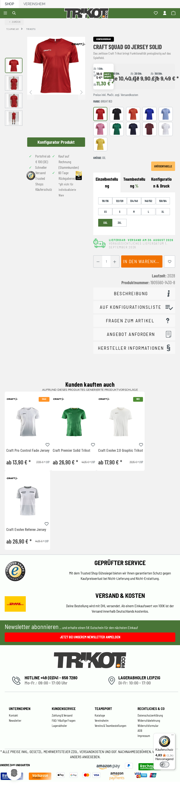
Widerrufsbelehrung (149, 720)
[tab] (161, 183)
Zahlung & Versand (62, 715)
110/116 (105, 200)
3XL (119, 222)
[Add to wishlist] (47, 444)
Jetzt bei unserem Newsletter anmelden (90, 637)
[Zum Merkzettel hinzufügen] (169, 261)
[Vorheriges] (30, 91)
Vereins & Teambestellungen (110, 725)
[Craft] (78, 44)
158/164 (163, 200)
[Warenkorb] (174, 13)
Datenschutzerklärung (150, 715)
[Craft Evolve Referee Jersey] (27, 500)
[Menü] (6, 13)
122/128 (119, 200)
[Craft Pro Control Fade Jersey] (27, 421)
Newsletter (15, 720)
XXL (105, 222)
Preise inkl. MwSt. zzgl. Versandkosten (115, 95)
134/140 (134, 200)
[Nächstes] (81, 91)
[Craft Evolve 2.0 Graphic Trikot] (120, 421)
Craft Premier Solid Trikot (71, 450)
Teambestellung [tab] (134, 182)
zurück (16, 21)
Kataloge (100, 715)
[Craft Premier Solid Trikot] (74, 421)
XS (105, 211)
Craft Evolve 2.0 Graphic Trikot (120, 450)
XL (162, 211)
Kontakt (13, 715)
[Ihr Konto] (165, 13)
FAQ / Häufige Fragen (63, 720)
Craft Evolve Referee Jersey (26, 529)
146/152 (148, 200)
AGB (140, 730)
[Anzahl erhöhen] (114, 261)
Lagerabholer (59, 725)
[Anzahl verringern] (97, 261)
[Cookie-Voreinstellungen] (14, 773)
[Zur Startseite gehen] (87, 13)
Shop (9, 4)
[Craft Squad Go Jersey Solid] (56, 66)
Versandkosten (92, 752)
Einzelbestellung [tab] (107, 182)
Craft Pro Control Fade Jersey (27, 450)
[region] (45, 92)
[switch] (164, 764)
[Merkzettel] (156, 13)
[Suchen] (15, 13)
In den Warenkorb (142, 261)
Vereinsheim (34, 4)
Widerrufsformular (148, 725)
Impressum (144, 735)
